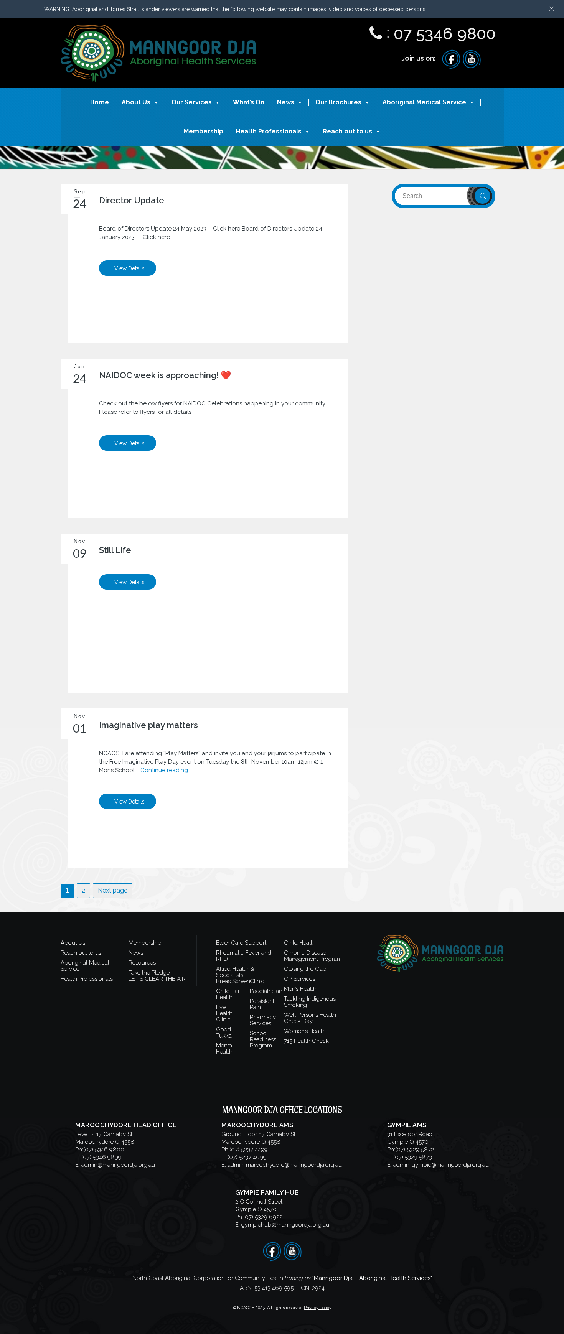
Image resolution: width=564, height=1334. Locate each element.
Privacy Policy (317, 1307)
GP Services (299, 978)
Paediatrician (266, 991)
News (285, 102)
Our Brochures (338, 102)
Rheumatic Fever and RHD (243, 955)
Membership (203, 131)
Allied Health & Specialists (235, 971)
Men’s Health (300, 988)
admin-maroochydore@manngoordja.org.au (285, 1164)
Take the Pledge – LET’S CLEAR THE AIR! (158, 975)
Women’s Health (305, 1031)
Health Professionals (269, 131)
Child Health (300, 942)
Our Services (192, 102)
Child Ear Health (228, 994)
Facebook (451, 59)
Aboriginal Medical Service (424, 102)
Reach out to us (347, 131)
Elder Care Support (241, 942)
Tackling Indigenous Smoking (310, 1001)
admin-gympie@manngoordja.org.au (441, 1164)
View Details (129, 268)
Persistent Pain (262, 1004)
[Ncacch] (158, 31)
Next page (112, 890)
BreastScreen (233, 981)
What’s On (248, 102)
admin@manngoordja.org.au (118, 1164)
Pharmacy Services (263, 1020)
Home (99, 102)
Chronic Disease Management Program (313, 955)
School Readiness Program (263, 1039)
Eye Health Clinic (224, 1013)
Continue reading (164, 770)
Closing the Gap (305, 968)
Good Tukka (224, 1032)
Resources (142, 962)
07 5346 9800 (445, 33)
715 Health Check (306, 1041)
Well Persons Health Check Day (310, 1017)
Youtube (471, 59)
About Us (136, 102)
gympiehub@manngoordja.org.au (285, 1224)
